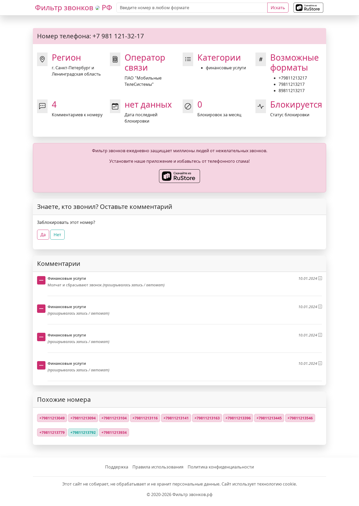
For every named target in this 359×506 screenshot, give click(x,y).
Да (43, 235)
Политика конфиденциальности (221, 467)
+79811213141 (176, 417)
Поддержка (116, 467)
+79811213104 (114, 417)
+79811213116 (145, 417)
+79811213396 (238, 417)
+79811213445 (269, 417)
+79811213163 (207, 417)
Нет (57, 235)
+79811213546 (300, 417)
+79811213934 (114, 432)
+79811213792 (83, 432)
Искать (278, 7)
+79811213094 (83, 417)
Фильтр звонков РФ (73, 7)
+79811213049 (52, 417)
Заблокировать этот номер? (66, 222)
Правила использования (157, 467)
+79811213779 (52, 432)
